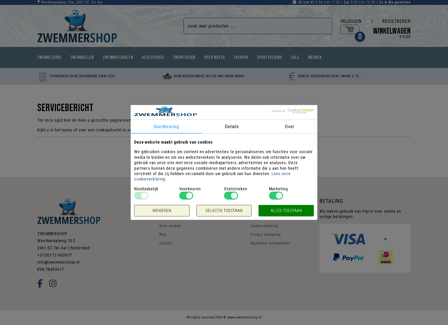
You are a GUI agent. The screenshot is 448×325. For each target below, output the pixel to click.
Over (289, 126)
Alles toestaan (286, 210)
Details (232, 126)
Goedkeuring (166, 126)
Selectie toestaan (224, 210)
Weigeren (161, 210)
